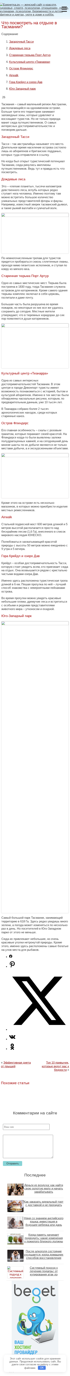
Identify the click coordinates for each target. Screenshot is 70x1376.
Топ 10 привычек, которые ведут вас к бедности (55, 1066)
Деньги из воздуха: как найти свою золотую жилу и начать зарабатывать (43, 1188)
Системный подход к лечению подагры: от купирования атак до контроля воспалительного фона (44, 1274)
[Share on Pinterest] (12, 966)
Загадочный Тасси (21, 41)
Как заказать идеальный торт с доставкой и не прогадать (43, 1203)
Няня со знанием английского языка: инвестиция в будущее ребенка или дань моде (43, 1223)
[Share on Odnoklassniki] (12, 1048)
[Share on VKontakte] (12, 1039)
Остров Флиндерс (21, 68)
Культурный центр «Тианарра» (29, 61)
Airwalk (13, 75)
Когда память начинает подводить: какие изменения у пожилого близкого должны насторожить (43, 1239)
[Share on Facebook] (10, 956)
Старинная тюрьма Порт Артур (30, 55)
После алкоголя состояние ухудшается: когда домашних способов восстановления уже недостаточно (43, 1256)
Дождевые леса (19, 48)
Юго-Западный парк (22, 88)
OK (42, 1367)
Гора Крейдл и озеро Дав (25, 82)
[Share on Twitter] (39, 1029)
